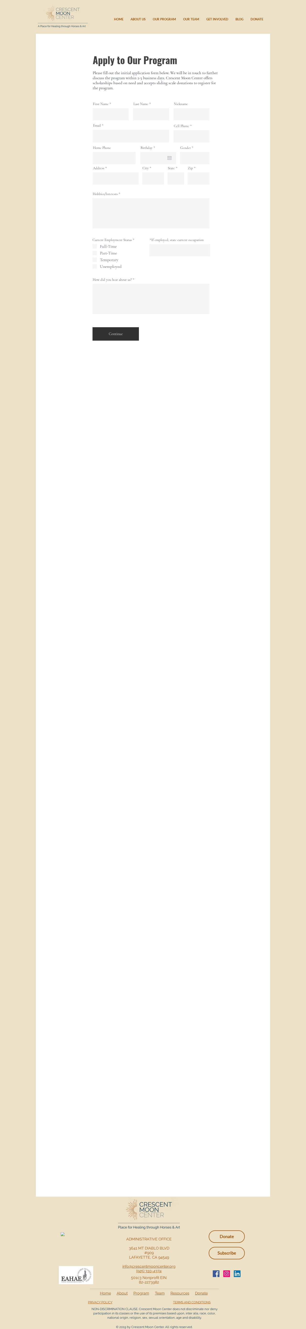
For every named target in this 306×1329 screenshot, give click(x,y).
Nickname (181, 104)
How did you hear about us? (112, 280)
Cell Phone (181, 126)
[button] (227, 1253)
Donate (201, 1293)
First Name (101, 104)
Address (98, 168)
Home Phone (102, 148)
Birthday (149, 148)
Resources (179, 1293)
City (145, 168)
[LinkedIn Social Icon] (237, 1273)
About (122, 1293)
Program (141, 1293)
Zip (190, 168)
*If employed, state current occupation (177, 240)
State (171, 168)
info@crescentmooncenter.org (148, 1266)
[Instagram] (226, 1273)
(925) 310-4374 (149, 1271)
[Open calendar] (169, 158)
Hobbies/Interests (105, 194)
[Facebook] (216, 1273)
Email (97, 125)
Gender (185, 148)
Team (160, 1293)
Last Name (140, 104)
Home (105, 1293)
